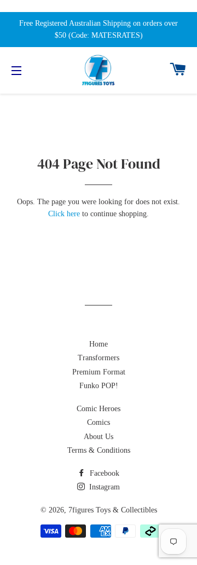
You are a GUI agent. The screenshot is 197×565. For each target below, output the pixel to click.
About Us (98, 437)
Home (98, 344)
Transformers (98, 358)
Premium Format (98, 372)
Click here (64, 214)
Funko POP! (98, 386)
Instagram (103, 487)
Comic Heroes (98, 409)
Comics (98, 422)
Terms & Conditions (98, 450)
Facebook (103, 473)
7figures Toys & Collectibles (112, 510)
